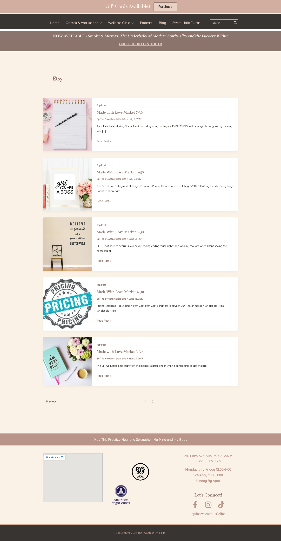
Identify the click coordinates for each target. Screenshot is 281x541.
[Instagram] (208, 504)
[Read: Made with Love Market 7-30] (67, 124)
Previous (50, 401)
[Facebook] (195, 504)
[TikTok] (221, 504)
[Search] (235, 23)
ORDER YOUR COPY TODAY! (140, 44)
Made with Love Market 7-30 (120, 112)
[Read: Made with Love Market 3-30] (67, 361)
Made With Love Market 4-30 (120, 292)
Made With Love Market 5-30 (120, 232)
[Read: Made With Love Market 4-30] (67, 304)
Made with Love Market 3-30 (120, 352)
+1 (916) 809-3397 (208, 461)
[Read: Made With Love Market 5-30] (67, 244)
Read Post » (104, 141)
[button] (165, 6)
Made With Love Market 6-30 (120, 172)
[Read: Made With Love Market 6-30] (67, 184)
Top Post (101, 105)
